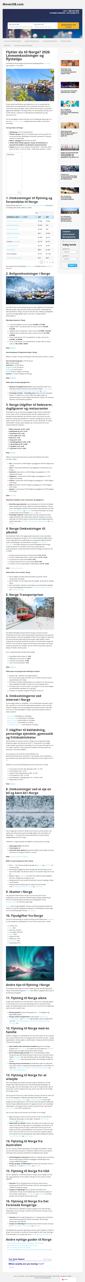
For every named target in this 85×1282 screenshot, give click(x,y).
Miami (28, 991)
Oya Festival (33, 1021)
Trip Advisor (33, 521)
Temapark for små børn (23, 1068)
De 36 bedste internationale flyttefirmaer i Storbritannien (66, 219)
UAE (7, 372)
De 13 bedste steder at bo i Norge (19, 1247)
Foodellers (25, 521)
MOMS (8, 906)
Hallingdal (17, 1057)
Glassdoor (12, 1121)
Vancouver (15, 241)
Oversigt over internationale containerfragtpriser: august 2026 (69, 71)
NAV (20, 1136)
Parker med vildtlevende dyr (18, 1070)
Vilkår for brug (56, 1276)
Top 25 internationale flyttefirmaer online (69, 91)
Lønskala (21, 1121)
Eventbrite (26, 1019)
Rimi (21, 510)
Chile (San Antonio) (13, 246)
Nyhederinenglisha (22, 857)
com (37, 1012)
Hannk (40, 865)
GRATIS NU (47, 865)
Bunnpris (28, 510)
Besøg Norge (43, 1017)
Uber (14, 865)
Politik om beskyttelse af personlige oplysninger (38, 1276)
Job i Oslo (24, 1100)
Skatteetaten (17, 886)
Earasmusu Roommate (32, 391)
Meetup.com (27, 1166)
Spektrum (12, 718)
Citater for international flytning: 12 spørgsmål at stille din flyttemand (69, 176)
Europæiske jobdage (35, 1100)
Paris (10, 928)
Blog (15, 1276)
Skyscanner (50, 919)
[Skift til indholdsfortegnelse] (18, 192)
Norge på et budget (17, 589)
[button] (36, 217)
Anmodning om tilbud (68, 26)
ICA (34, 513)
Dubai (11, 934)
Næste (71, 265)
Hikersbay (19, 568)
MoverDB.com (13, 4)
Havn (21, 217)
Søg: (36, 213)
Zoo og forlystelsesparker (40, 1068)
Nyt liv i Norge (22, 1048)
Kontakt (22, 1276)
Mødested (41, 1194)
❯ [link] (52, 262)
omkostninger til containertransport (33, 205)
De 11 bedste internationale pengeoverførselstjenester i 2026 (70, 112)
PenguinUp (38, 886)
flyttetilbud (49, 266)
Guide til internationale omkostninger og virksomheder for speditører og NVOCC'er (70, 155)
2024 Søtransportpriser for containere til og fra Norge (26, 1243)
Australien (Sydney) (13, 225)
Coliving (44, 391)
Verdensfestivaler (14, 1019)
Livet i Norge (20, 391)
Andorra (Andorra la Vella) (15, 221)
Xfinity (11, 716)
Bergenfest (25, 1021)
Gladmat (40, 1021)
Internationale (47, 389)
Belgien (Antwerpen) (13, 233)
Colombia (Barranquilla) (14, 258)
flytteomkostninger (17, 121)
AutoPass (22, 876)
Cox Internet (13, 720)
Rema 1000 (12, 510)
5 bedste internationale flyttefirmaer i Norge (23, 1245)
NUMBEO (13, 495)
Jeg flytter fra (66, 249)
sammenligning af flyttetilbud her (42, 1234)
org (17, 1166)
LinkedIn (8, 1100)
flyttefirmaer (30, 266)
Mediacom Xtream (15, 725)
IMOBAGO (50, 1048)
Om (18, 1276)
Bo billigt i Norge (38, 587)
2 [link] (44, 262)
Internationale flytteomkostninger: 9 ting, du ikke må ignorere (69, 133)
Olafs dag (19, 1021)
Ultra (39, 513)
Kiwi (18, 510)
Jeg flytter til (66, 256)
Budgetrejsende (42, 521)
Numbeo (12, 568)
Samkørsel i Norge (27, 886)
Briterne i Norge (25, 1226)
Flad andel (12, 391)
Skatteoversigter (11, 902)
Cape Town (12, 941)
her (15, 835)
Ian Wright (47, 63)
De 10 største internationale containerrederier (67, 197)
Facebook (37, 1166)
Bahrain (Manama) (12, 229)
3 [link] (47, 262)
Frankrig (9, 369)
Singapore (9, 367)
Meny (30, 513)
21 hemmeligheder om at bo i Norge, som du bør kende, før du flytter (30, 1250)
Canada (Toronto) (12, 237)
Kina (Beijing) (11, 250)
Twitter (69, 1276)
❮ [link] (38, 262)
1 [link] (41, 262)
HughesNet (13, 722)
